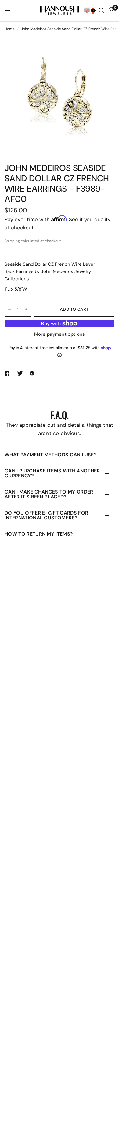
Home (10, 29)
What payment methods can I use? (51, 454)
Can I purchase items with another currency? (52, 473)
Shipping (12, 241)
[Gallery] (59, 96)
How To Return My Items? (39, 534)
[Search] (101, 10)
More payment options (59, 334)
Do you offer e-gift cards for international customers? (46, 515)
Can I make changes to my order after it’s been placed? (49, 494)
